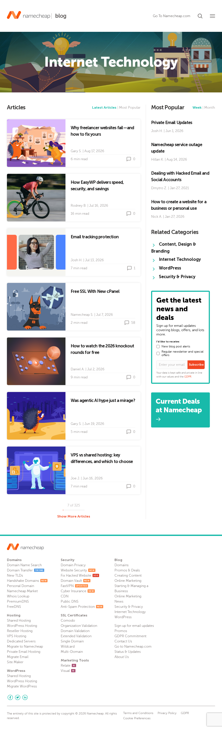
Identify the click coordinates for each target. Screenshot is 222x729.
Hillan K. (157, 159)
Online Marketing (127, 581)
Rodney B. (79, 206)
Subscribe (196, 364)
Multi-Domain (72, 652)
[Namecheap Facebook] (10, 697)
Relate (68, 666)
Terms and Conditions (138, 713)
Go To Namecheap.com (171, 16)
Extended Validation (76, 636)
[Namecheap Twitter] (17, 697)
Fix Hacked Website (79, 575)
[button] (200, 15)
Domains (121, 565)
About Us (121, 657)
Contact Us (123, 641)
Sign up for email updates (134, 626)
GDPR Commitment (130, 636)
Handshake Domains (27, 581)
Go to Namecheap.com (133, 646)
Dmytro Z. (159, 188)
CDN (65, 596)
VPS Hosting (16, 636)
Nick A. (156, 217)
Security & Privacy (128, 607)
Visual (67, 671)
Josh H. (76, 260)
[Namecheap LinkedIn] (25, 697)
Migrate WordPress (22, 686)
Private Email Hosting (23, 652)
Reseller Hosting (20, 631)
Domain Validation (75, 631)
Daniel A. (78, 369)
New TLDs (15, 575)
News (118, 601)
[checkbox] (158, 346)
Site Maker (15, 662)
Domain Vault (75, 581)
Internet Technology (130, 612)
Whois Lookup (18, 596)
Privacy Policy (167, 713)
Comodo (68, 621)
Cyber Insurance (77, 591)
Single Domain (72, 641)
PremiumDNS (18, 601)
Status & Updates (127, 652)
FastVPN (74, 586)
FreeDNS (14, 607)
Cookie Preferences (136, 718)
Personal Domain (20, 586)
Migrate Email (17, 657)
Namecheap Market (22, 591)
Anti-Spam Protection (81, 607)
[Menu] (212, 16)
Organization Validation (79, 626)
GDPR (187, 376)
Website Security (78, 570)
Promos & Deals (127, 570)
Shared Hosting (19, 621)
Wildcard (68, 646)
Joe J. (75, 478)
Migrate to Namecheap (25, 646)
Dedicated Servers (21, 641)
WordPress (123, 617)
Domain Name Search (24, 565)
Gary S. (76, 151)
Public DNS (69, 601)
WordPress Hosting (22, 626)
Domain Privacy (73, 565)
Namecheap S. (82, 315)
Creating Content (128, 575)
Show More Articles (73, 516)
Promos (120, 631)
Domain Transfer (25, 570)
